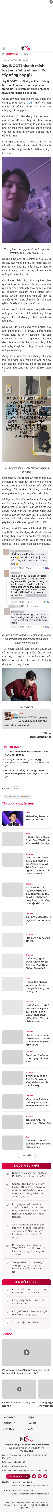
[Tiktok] (45, 1476)
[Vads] (51, 44)
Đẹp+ (28, 978)
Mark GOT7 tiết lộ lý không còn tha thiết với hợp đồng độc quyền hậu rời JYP (26, 773)
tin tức (28, 1289)
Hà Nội (5, 1482)
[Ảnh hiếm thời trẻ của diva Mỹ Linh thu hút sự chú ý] (12, 1142)
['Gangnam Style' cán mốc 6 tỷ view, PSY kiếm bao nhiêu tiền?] (12, 1101)
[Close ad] (51, 2)
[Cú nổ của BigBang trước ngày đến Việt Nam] (12, 1057)
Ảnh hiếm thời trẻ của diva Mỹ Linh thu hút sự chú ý (38, 1143)
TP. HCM (6, 1490)
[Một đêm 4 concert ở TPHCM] (12, 940)
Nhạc (25, 54)
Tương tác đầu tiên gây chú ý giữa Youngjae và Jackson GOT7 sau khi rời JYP (27, 762)
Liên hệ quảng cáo (18, 1476)
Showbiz (12, 54)
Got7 (16, 788)
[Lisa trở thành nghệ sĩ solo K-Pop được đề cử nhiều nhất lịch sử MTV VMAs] (12, 1037)
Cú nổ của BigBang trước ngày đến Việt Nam (37, 1058)
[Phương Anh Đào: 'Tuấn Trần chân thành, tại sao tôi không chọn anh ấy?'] (26, 1352)
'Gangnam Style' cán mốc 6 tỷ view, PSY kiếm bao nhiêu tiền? (38, 1102)
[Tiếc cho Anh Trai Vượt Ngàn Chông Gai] (12, 1122)
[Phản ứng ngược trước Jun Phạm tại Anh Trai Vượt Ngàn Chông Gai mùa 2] (12, 961)
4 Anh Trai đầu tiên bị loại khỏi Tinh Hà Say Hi (38, 920)
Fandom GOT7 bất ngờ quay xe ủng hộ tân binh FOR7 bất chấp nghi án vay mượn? (25, 721)
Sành (31, 1428)
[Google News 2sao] (17, 798)
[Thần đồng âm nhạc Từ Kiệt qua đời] (12, 818)
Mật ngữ (8, 1428)
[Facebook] (34, 1476)
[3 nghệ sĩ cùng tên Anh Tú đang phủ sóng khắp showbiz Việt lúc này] (12, 1078)
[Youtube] (39, 1476)
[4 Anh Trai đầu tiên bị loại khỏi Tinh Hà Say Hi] (12, 919)
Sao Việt (20, 1322)
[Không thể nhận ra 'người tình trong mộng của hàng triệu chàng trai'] (12, 984)
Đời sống (29, 884)
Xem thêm (26, 1155)
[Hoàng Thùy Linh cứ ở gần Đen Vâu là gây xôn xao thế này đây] (12, 839)
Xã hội (32, 1423)
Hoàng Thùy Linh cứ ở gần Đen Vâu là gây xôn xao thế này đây (38, 840)
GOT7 (30, 102)
